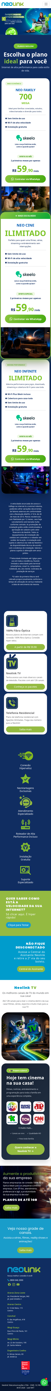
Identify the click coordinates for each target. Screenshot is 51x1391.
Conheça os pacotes (25, 686)
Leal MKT (30, 1388)
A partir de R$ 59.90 (25, 647)
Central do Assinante (31, 969)
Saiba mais (25, 729)
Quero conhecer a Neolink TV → (25, 1149)
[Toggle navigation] (46, 4)
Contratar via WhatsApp (27, 179)
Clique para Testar (18, 925)
